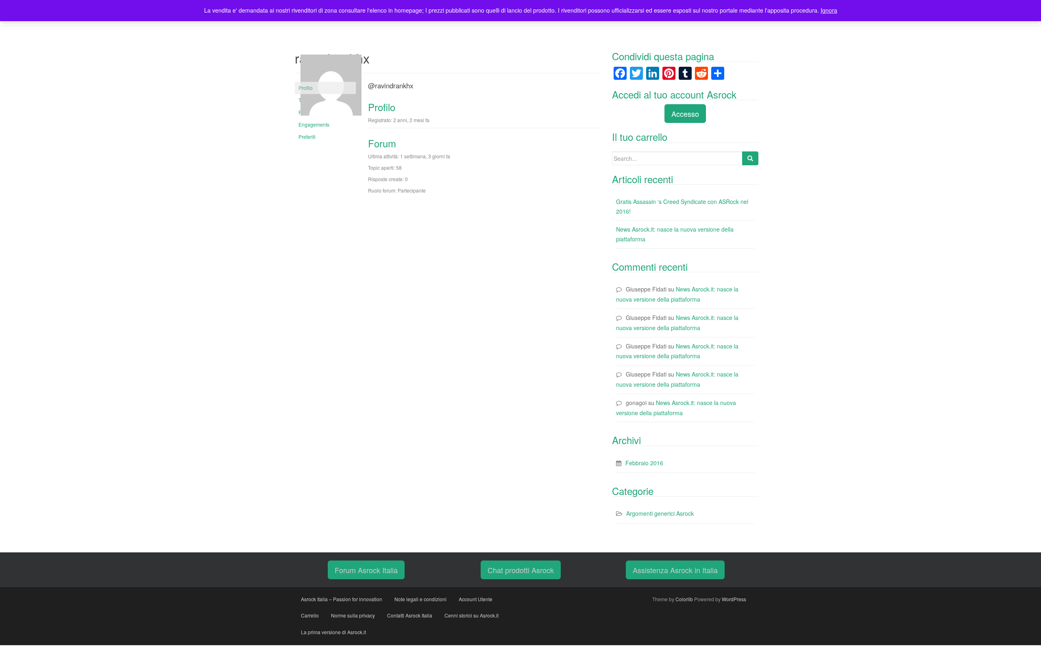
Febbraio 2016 (644, 463)
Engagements (313, 124)
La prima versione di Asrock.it (333, 631)
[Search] (750, 158)
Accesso (685, 113)
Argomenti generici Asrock (660, 513)
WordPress (734, 599)
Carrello (310, 615)
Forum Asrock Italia (366, 570)
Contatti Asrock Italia (409, 615)
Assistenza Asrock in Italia (675, 570)
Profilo (305, 87)
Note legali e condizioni (420, 599)
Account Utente (475, 599)
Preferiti (307, 136)
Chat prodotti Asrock (521, 570)
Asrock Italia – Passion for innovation (341, 599)
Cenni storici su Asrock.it (471, 615)
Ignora (829, 10)
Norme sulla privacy (353, 615)
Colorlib (684, 599)
